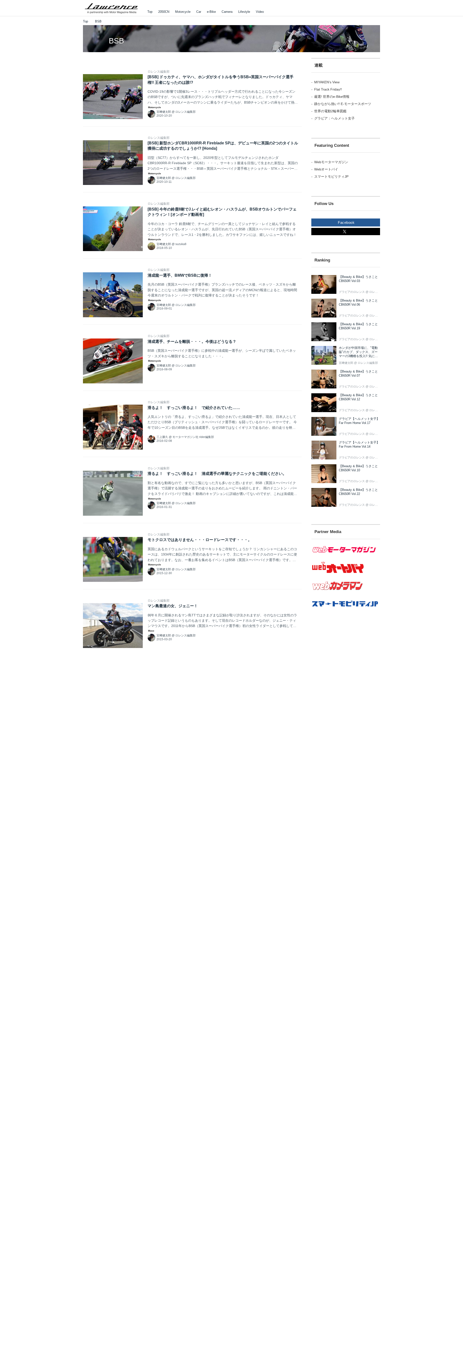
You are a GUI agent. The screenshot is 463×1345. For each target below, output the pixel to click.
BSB (116, 40)
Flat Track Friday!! (328, 89)
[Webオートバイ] (345, 573)
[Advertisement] (345, 702)
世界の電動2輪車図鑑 (330, 111)
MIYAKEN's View (327, 82)
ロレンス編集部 (159, 71)
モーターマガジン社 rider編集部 (193, 437)
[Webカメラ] (345, 592)
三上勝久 (162, 437)
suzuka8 (180, 244)
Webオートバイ (326, 169)
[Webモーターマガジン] (345, 555)
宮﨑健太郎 (164, 111)
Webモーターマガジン (331, 162)
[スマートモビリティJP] (345, 610)
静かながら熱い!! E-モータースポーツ (342, 104)
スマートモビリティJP (331, 176)
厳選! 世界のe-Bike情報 (331, 97)
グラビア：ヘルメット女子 (334, 118)
